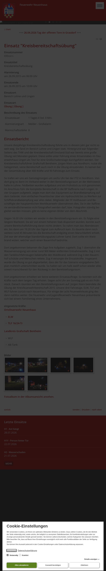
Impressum (11, 550)
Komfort (25, 555)
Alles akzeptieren (21, 565)
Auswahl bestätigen (53, 565)
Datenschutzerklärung (27, 550)
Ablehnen (84, 565)
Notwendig (13, 555)
